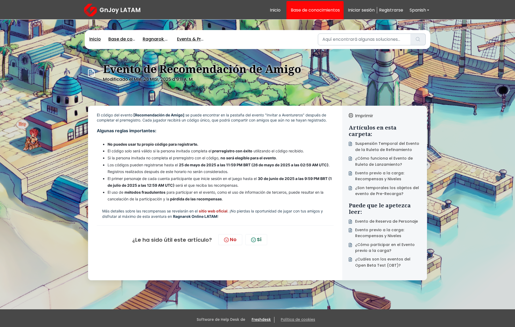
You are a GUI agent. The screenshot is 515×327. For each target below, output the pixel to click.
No (233, 239)
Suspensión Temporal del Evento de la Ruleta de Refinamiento (387, 146)
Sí (259, 239)
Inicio (275, 10)
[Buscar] (418, 39)
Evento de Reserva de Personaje (386, 221)
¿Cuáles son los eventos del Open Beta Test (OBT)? (382, 262)
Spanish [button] (418, 10)
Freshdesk (261, 319)
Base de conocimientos (315, 10)
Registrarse (391, 10)
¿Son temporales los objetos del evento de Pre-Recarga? (387, 190)
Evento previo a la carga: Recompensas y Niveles (379, 176)
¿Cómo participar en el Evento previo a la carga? (385, 247)
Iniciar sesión (361, 10)
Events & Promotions (199, 39)
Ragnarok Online (161, 39)
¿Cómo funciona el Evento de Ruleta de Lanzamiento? (384, 161)
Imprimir (364, 116)
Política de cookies (298, 319)
